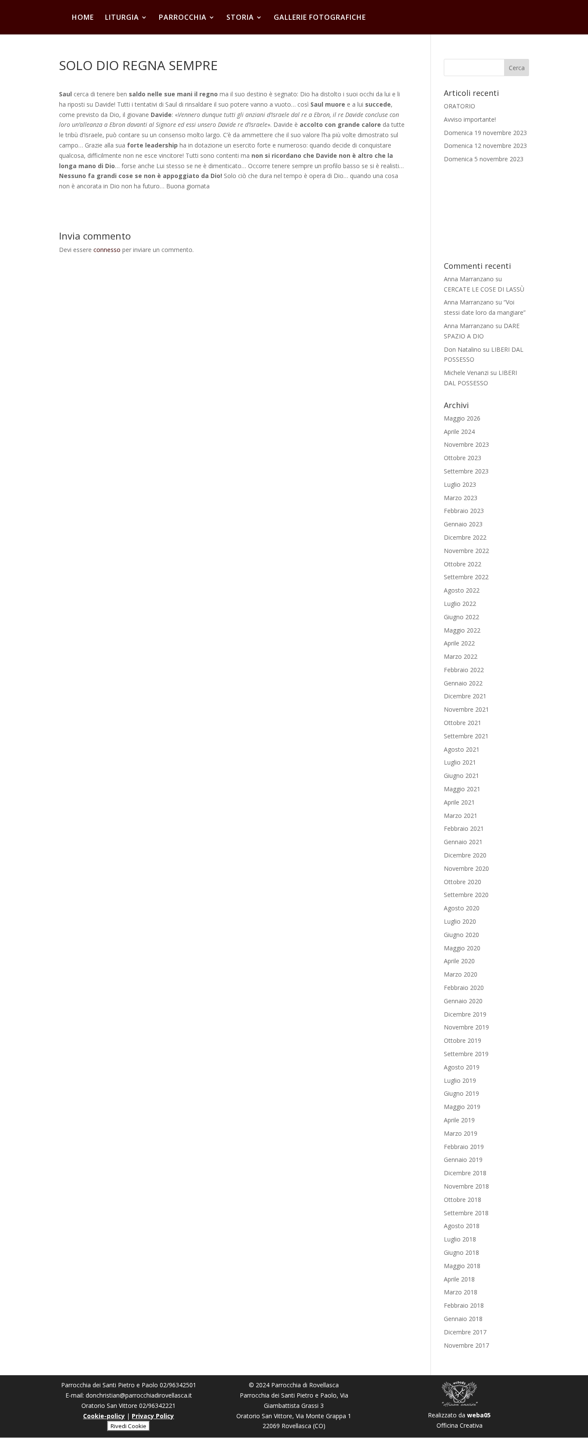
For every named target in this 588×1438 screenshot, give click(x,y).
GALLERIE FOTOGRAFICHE (320, 18)
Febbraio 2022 (464, 670)
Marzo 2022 (460, 656)
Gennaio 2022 (463, 683)
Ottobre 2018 (462, 1199)
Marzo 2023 (460, 498)
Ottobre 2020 (462, 882)
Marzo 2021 (460, 815)
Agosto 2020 (462, 908)
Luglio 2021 (460, 762)
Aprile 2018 (459, 1279)
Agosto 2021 (462, 749)
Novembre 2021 (466, 709)
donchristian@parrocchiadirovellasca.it (139, 1395)
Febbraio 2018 (464, 1305)
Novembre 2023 (466, 444)
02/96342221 (157, 1405)
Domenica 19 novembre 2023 (485, 133)
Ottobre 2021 (462, 723)
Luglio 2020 (460, 921)
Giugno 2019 (461, 1093)
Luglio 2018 (460, 1239)
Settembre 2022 (466, 577)
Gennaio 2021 (463, 842)
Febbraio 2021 (464, 828)
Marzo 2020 (460, 974)
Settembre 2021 (466, 736)
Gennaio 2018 (463, 1319)
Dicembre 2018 (465, 1173)
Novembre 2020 (466, 868)
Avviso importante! (470, 119)
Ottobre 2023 (462, 458)
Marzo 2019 (460, 1133)
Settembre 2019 (466, 1054)
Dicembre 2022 (465, 537)
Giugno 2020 (461, 935)
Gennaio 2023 (463, 524)
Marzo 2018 (460, 1292)
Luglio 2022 (460, 603)
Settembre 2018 (466, 1213)
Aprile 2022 (459, 643)
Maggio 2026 (462, 418)
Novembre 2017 (466, 1345)
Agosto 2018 (462, 1226)
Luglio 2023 (460, 484)
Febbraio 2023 (464, 511)
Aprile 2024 (459, 431)
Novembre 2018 (466, 1186)
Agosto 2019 (462, 1067)
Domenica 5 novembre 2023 (483, 159)
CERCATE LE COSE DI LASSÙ (484, 289)
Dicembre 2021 (465, 696)
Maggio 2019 (462, 1107)
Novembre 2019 (466, 1027)
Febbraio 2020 (464, 987)
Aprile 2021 (459, 802)
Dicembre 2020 (465, 855)
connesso (107, 250)
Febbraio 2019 (464, 1147)
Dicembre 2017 (465, 1332)
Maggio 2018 (462, 1266)
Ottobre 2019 (462, 1040)
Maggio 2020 (462, 948)
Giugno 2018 (461, 1252)
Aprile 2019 (459, 1120)
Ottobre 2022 (462, 564)
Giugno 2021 (461, 775)
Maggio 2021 (462, 789)
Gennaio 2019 (463, 1159)
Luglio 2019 (460, 1080)
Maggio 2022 (462, 630)
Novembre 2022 (466, 551)
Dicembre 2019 (465, 1014)
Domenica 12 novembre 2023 (485, 145)
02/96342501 (178, 1385)
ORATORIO (459, 106)
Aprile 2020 (459, 961)
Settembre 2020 (466, 895)
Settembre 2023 (466, 471)
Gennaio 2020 (463, 1001)
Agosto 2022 (462, 590)
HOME (83, 18)
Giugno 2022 (461, 617)
